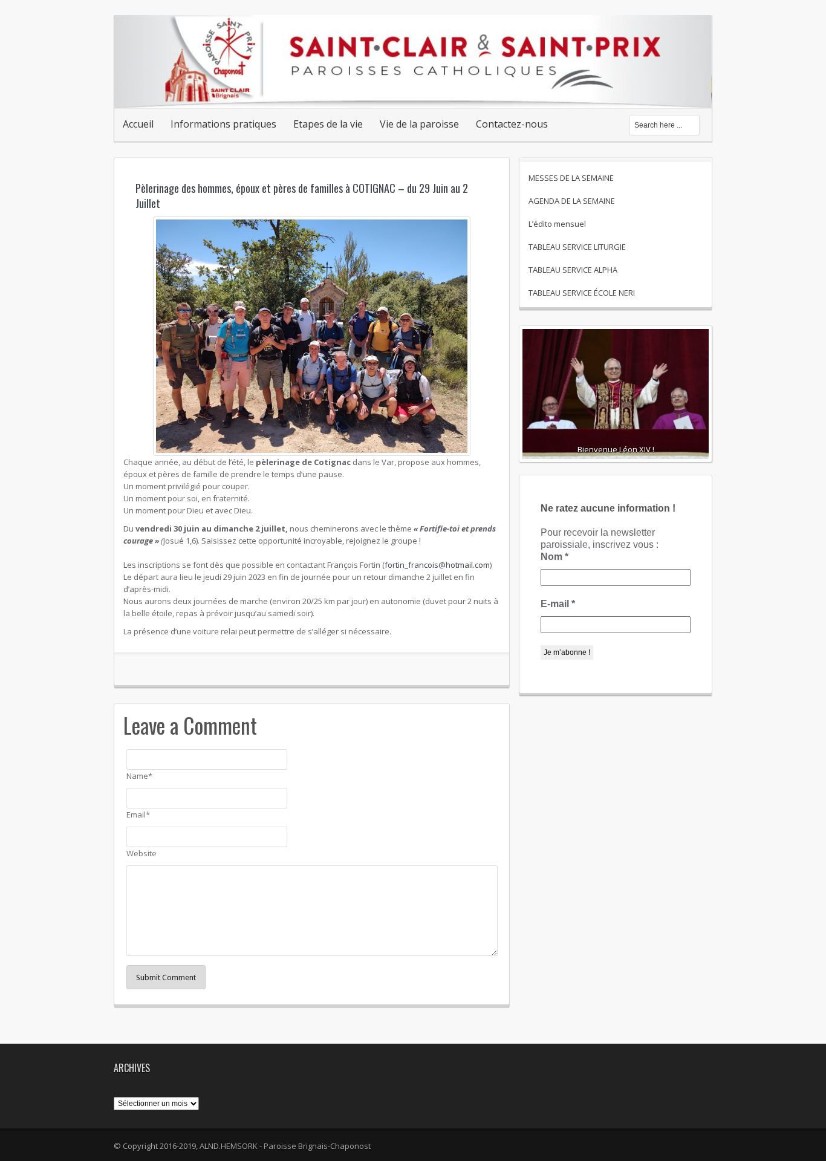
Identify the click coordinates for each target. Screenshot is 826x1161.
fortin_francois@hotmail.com (437, 564)
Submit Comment (166, 977)
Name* (139, 775)
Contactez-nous (512, 124)
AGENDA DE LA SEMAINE (571, 200)
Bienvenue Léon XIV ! (615, 449)
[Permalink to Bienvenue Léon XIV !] (615, 396)
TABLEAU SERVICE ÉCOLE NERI (581, 292)
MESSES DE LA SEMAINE (571, 177)
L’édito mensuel (557, 223)
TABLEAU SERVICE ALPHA (572, 269)
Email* (138, 814)
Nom (554, 556)
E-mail (558, 604)
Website (141, 853)
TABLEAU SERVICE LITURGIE (577, 246)
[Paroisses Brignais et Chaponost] (413, 95)
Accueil (138, 124)
